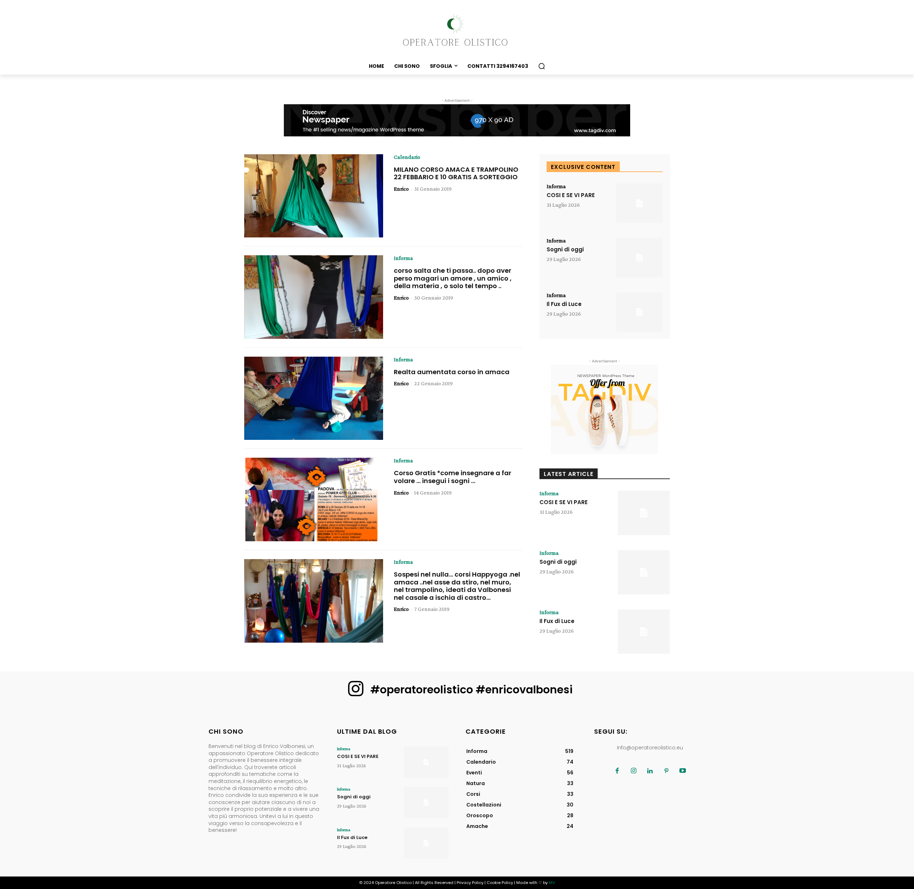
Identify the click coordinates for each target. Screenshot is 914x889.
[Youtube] (682, 771)
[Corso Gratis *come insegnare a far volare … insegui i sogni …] (313, 499)
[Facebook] (617, 771)
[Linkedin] (649, 771)
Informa (403, 258)
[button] (541, 66)
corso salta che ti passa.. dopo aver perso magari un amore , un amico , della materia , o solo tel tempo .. (453, 278)
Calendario (407, 157)
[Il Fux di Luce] (639, 312)
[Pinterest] (666, 771)
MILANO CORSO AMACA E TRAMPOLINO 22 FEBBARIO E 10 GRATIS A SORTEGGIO (456, 173)
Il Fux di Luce (564, 304)
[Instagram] (633, 771)
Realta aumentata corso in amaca (451, 371)
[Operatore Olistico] (457, 30)
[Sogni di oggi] (639, 257)
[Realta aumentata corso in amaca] (313, 398)
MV (552, 882)
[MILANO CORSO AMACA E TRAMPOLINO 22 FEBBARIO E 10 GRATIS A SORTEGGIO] (313, 196)
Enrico (401, 189)
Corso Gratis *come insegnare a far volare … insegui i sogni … (452, 476)
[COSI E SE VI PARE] (639, 203)
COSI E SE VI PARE (571, 195)
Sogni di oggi (565, 249)
